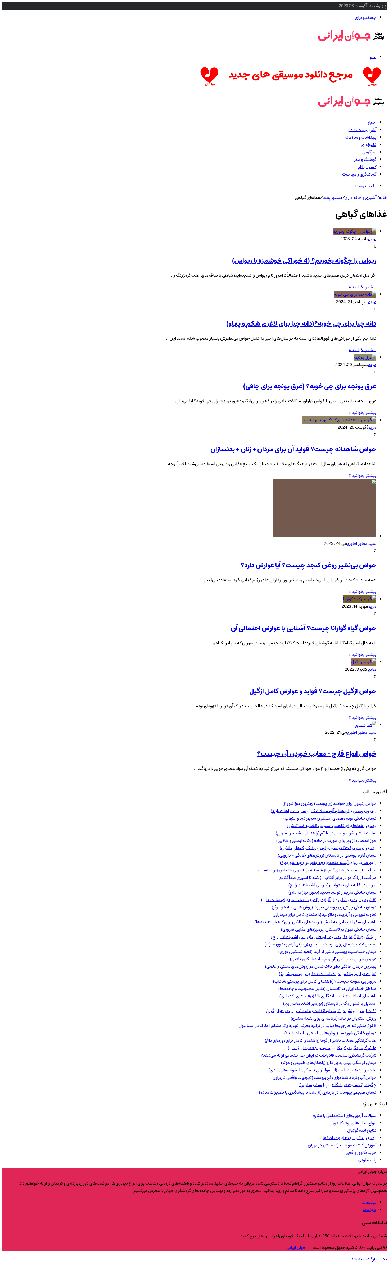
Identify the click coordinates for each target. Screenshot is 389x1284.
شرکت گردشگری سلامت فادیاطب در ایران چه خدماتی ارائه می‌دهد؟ (318, 1055)
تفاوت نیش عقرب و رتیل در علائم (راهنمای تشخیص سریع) (326, 833)
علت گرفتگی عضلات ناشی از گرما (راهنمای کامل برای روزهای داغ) (320, 1040)
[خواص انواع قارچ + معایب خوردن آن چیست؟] (365, 725)
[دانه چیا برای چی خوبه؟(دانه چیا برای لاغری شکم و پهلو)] (355, 294)
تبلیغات (369, 1202)
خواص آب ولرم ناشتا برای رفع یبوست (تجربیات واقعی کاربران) (324, 1077)
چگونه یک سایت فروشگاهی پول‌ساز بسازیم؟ (337, 1085)
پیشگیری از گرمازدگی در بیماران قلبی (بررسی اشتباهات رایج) (323, 936)
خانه (383, 197)
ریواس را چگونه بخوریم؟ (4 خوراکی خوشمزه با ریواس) (304, 260)
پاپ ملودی (367, 1160)
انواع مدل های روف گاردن (354, 1123)
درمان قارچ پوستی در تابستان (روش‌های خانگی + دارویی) (327, 855)
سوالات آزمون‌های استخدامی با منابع (344, 1115)
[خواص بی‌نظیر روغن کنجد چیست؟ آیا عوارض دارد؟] (324, 536)
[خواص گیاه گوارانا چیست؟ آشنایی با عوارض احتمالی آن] (359, 599)
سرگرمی (369, 152)
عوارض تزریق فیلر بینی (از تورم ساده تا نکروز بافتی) (333, 959)
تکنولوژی (368, 144)
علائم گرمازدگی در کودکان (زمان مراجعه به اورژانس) (332, 1048)
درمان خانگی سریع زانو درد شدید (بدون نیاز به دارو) (332, 892)
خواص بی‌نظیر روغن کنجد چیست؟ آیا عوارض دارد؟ (308, 565)
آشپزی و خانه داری (360, 130)
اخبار (372, 122)
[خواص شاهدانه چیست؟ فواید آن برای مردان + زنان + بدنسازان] (339, 420)
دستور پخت (332, 197)
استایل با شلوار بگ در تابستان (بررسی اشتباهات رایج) (329, 1003)
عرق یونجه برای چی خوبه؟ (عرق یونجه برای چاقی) (309, 386)
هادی (372, 669)
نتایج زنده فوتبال (361, 1130)
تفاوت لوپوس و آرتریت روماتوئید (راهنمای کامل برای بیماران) (324, 914)
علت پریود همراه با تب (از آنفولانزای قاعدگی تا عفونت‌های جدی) (322, 1070)
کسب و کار (367, 167)
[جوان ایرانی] (351, 45)
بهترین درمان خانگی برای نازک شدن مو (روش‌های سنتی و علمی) (320, 966)
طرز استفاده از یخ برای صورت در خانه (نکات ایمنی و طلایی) (326, 840)
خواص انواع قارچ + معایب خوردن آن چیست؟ (316, 754)
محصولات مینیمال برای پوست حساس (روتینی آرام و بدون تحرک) (320, 944)
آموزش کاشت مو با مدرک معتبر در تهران (342, 1145)
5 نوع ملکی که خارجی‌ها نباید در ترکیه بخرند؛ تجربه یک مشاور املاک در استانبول (307, 1025)
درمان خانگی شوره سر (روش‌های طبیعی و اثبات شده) (330, 1033)
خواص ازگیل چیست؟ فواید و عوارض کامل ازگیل (312, 691)
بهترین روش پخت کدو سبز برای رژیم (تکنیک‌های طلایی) (328, 848)
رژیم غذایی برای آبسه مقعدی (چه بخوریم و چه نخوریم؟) (328, 862)
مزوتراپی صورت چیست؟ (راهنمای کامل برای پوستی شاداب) (324, 981)
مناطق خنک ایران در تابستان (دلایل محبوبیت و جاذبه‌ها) (327, 988)
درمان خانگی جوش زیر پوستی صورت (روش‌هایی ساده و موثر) (324, 907)
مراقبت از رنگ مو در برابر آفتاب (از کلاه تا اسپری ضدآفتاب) (327, 877)
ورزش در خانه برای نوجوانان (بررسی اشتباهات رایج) (332, 885)
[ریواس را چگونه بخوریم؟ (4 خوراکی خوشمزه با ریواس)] (354, 231)
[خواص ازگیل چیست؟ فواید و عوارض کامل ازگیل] (363, 662)
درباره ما (369, 1209)
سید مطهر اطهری (361, 543)
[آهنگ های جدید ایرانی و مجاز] (290, 87)
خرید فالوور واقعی (361, 1152)
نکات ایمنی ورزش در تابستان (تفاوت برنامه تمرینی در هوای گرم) (321, 1011)
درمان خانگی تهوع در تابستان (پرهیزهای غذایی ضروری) (328, 929)
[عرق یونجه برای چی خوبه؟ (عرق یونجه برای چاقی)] (365, 357)
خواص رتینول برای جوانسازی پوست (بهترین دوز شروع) (329, 803)
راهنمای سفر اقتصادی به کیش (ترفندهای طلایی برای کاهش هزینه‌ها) (315, 922)
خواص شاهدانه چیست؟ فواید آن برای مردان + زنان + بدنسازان (293, 449)
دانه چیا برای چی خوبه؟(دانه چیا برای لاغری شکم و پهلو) (301, 323)
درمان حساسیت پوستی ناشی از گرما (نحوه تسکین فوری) (327, 951)
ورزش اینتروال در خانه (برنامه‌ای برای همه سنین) (333, 1018)
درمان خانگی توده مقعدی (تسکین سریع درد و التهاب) (329, 818)
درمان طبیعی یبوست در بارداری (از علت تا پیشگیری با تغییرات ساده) (317, 1092)
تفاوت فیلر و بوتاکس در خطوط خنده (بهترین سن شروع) (327, 973)
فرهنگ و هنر (365, 159)
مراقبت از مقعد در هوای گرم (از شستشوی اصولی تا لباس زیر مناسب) (317, 870)
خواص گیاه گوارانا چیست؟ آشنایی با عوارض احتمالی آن (303, 628)
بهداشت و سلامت (360, 137)
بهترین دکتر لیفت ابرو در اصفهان (347, 1137)
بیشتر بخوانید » (362, 287)
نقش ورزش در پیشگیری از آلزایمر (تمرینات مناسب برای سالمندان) (318, 899)
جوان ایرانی (296, 1247)
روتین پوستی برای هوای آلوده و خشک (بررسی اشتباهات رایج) (323, 811)
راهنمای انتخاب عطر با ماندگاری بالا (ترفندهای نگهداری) (327, 996)
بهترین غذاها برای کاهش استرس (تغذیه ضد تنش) (331, 825)
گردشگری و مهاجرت (359, 174)
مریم (372, 239)
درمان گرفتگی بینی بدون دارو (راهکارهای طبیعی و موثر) (328, 1062)
